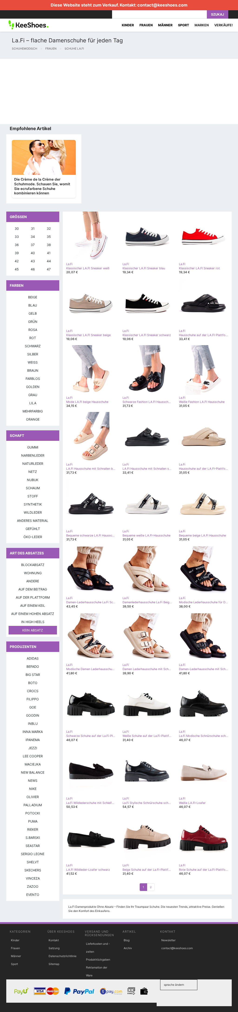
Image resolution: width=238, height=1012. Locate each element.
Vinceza (33, 878)
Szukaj (217, 14)
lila (32, 403)
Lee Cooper (33, 756)
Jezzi (32, 748)
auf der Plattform (33, 597)
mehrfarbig (33, 411)
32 (49, 228)
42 (17, 261)
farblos (33, 379)
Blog (126, 940)
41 (49, 253)
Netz (32, 472)
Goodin (32, 715)
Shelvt (33, 862)
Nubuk (32, 480)
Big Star (33, 675)
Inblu (33, 723)
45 (17, 269)
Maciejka (33, 764)
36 (17, 245)
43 (33, 261)
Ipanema (33, 740)
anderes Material (32, 521)
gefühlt (33, 529)
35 (49, 237)
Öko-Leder (32, 537)
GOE (32, 707)
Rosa (32, 330)
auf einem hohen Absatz (32, 614)
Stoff (32, 496)
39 (17, 253)
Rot (32, 338)
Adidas (33, 658)
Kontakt (54, 940)
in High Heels (32, 622)
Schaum (33, 488)
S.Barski (33, 838)
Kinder (15, 940)
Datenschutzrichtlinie (62, 956)
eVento (32, 895)
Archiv (128, 948)
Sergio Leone (32, 854)
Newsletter (168, 940)
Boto (32, 683)
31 (33, 228)
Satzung (54, 948)
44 (49, 261)
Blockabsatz (32, 565)
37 (33, 245)
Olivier (32, 797)
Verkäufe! (223, 25)
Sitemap (54, 964)
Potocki (32, 813)
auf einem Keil (32, 605)
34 (33, 237)
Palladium (32, 805)
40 (33, 253)
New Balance (32, 772)
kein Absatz (32, 630)
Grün (32, 322)
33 (17, 237)
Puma (32, 821)
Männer (16, 956)
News (32, 781)
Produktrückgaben (98, 959)
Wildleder (33, 512)
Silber (32, 354)
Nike (32, 789)
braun (32, 370)
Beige (32, 297)
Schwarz (33, 346)
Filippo (32, 699)
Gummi (32, 447)
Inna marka (33, 732)
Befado (32, 666)
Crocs (32, 691)
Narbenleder (32, 455)
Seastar (33, 846)
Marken (202, 25)
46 (33, 269)
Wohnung (33, 573)
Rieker (32, 829)
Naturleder (32, 464)
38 (49, 245)
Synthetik (33, 504)
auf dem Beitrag (32, 589)
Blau (32, 305)
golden (33, 387)
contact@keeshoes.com (162, 5)
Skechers (32, 870)
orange (33, 419)
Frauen (15, 948)
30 (17, 228)
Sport (14, 964)
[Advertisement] (119, 91)
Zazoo (32, 886)
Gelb (33, 313)
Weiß (33, 362)
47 (49, 269)
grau (32, 395)
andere (32, 581)
